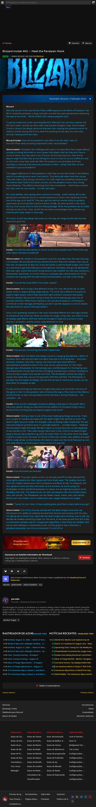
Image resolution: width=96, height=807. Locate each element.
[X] (77, 797)
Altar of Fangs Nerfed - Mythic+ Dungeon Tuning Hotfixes (74, 659)
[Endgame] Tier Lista (77, 745)
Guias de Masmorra (35, 745)
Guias (91, 708)
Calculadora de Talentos (17, 762)
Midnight (15, 770)
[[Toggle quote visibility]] (90, 98)
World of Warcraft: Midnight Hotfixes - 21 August (27, 644)
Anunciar (61, 794)
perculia (40, 56)
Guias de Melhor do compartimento (56, 741)
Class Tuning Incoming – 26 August (23, 655)
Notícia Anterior (8, 692)
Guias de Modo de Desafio (35, 770)
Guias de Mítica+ (17, 749)
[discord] (5, 579)
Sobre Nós (45, 794)
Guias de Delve (17, 741)
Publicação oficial (78, 98)
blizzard (6, 585)
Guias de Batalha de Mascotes (35, 762)
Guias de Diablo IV (77, 732)
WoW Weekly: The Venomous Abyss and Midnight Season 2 (74, 674)
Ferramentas (88, 705)
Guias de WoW (17, 732)
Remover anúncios (85, 716)
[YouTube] (90, 797)
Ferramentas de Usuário (32, 794)
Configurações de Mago (77, 775)
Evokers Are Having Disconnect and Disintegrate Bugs (74, 655)
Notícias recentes (62, 633)
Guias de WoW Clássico (56, 732)
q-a (40, 585)
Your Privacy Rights (16, 799)
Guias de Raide (17, 758)
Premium (45, 799)
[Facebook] (12, 571)
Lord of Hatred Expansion (77, 736)
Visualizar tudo (39, 633)
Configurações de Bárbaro (77, 753)
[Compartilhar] (93, 2)
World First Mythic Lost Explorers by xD (72, 640)
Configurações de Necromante (77, 762)
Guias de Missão (34, 753)
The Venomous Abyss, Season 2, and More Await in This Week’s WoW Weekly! (27, 670)
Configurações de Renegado (77, 770)
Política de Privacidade (64, 799)
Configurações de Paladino (77, 766)
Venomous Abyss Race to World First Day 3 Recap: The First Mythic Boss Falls (74, 670)
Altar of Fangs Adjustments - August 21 (25, 666)
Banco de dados (9, 716)
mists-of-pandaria (30, 585)
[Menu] (2, 2)
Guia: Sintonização (55, 736)
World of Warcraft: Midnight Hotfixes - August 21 (27, 651)
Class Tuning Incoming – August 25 (23, 659)
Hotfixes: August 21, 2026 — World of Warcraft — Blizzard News (27, 640)
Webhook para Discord (12, 712)
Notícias (8, 43)
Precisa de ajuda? (16, 794)
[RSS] (72, 801)
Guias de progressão (17, 745)
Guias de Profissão (17, 753)
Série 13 (72, 741)
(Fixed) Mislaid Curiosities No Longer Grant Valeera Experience (74, 651)
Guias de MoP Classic (35, 732)
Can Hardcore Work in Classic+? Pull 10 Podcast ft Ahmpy (74, 666)
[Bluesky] (5, 571)
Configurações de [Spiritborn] (77, 779)
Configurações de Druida (77, 758)
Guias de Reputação (35, 758)
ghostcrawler (16, 585)
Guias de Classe (17, 736)
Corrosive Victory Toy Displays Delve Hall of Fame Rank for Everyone (74, 663)
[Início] (5, 801)
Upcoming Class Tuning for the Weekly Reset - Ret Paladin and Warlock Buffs (74, 647)
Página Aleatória (32, 799)
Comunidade (88, 712)
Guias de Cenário (34, 766)
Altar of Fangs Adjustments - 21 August (25, 663)
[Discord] (72, 797)
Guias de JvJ (52, 762)
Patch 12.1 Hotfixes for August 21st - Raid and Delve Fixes (74, 644)
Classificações (33, 779)
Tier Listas (15, 766)
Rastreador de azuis (58, 98)
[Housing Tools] (9, 708)
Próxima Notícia (87, 692)
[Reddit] (18, 571)
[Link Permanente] (24, 571)
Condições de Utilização (16, 804)
